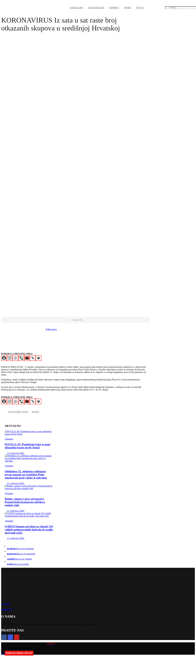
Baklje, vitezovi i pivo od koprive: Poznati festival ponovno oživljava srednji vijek (25, 502)
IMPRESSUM (6, 609)
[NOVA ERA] (29, 432)
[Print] (38, 358)
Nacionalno (96, 7)
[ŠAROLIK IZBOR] (29, 514)
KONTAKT (5, 604)
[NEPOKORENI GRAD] (29, 458)
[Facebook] (4, 358)
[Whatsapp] (15, 358)
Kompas (114, 7)
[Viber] (21, 358)
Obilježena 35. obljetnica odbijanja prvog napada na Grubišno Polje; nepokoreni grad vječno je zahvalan (26, 474)
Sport (127, 7)
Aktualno (76, 7)
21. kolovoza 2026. (15, 453)
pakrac (35, 412)
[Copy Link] (33, 358)
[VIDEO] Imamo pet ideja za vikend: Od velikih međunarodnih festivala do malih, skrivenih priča (29, 529)
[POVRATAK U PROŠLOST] (29, 487)
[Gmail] (27, 358)
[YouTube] (16, 637)
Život (140, 7)
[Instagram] (10, 358)
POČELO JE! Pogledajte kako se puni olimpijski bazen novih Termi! (27, 446)
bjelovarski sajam (18, 412)
